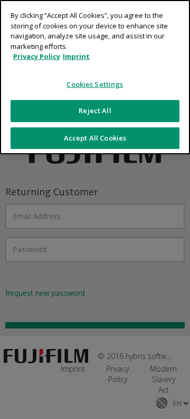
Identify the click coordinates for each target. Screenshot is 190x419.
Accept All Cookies (95, 138)
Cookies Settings (94, 84)
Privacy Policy (36, 56)
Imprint (76, 56)
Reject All (95, 110)
